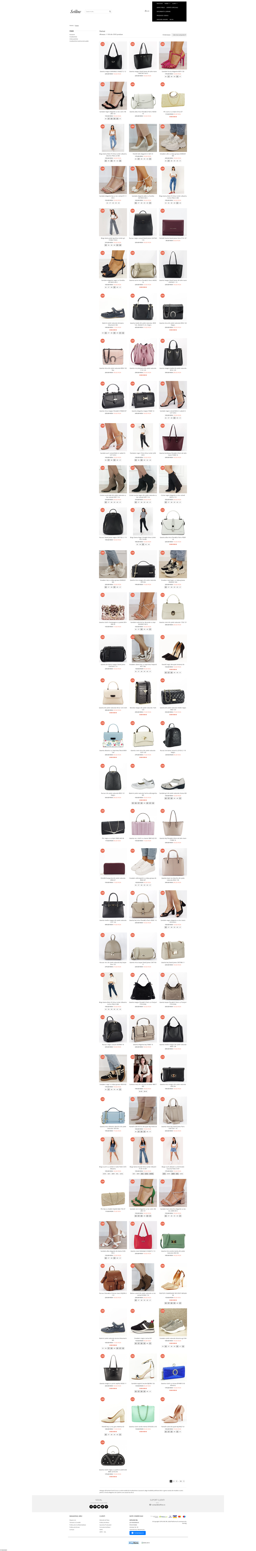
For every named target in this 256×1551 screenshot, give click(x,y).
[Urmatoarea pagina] (183, 1481)
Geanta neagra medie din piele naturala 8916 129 (173, 369)
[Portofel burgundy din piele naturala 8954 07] (113, 862)
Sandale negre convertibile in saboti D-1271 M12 (173, 412)
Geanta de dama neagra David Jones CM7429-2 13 (113, 665)
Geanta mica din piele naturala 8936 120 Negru (173, 324)
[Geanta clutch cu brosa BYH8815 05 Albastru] (173, 1367)
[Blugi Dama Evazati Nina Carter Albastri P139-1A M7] (143, 1151)
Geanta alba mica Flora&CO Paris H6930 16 (143, 113)
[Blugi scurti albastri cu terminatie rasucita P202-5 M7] (173, 1151)
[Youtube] (98, 1506)
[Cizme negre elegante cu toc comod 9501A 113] (173, 479)
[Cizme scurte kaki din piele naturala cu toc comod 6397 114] (113, 479)
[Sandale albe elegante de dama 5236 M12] (113, 1235)
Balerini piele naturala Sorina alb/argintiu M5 (143, 794)
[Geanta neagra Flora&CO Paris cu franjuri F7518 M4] (143, 986)
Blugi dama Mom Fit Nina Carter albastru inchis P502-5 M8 (173, 197)
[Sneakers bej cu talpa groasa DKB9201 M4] (113, 564)
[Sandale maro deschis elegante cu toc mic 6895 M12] (173, 1193)
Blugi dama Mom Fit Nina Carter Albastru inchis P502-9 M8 (113, 1003)
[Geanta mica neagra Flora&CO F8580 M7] (113, 395)
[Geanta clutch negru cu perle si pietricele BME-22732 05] (113, 1454)
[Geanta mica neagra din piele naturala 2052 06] (173, 1068)
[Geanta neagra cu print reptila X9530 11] (113, 1367)
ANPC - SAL (103, 1532)
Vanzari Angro (162, 19)
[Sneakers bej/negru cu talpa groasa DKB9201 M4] (173, 564)
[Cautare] (110, 11)
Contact (72, 1529)
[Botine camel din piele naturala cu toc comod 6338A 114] (143, 1277)
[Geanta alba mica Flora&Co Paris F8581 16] (173, 521)
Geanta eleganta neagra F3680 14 (143, 411)
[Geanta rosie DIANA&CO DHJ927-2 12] (143, 1235)
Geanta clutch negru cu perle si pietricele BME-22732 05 (113, 1471)
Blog (171, 19)
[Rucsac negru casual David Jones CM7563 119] (143, 222)
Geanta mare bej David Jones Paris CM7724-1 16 (172, 1127)
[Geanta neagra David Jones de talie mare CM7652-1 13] (173, 264)
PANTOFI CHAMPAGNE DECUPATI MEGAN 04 (173, 1294)
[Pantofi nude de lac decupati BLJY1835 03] (143, 1111)
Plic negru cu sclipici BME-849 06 (113, 838)
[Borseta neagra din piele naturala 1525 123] (143, 692)
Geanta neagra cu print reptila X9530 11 (113, 1383)
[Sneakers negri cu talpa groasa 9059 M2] (113, 1068)
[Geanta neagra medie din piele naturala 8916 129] (173, 352)
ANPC (101, 1529)
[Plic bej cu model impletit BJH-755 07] (113, 1193)
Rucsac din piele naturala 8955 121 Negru (113, 794)
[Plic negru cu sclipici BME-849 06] (113, 822)
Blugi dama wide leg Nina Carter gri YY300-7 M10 (113, 239)
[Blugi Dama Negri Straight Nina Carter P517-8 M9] (143, 521)
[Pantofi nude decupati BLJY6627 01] (173, 1411)
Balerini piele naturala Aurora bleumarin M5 (113, 1339)
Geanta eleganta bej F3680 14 (143, 1044)
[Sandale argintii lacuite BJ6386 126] (143, 1367)
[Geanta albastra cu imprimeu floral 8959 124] (113, 734)
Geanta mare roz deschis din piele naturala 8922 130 (173, 879)
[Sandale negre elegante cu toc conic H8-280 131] (113, 96)
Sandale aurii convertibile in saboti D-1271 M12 (113, 454)
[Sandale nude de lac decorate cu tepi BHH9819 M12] (143, 606)
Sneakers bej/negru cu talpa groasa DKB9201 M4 (173, 581)
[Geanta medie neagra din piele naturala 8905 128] (173, 1029)
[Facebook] (91, 1506)
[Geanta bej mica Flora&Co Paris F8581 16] (143, 904)
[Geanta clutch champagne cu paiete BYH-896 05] (113, 606)
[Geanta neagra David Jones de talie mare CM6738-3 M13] (143, 55)
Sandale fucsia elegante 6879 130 (173, 71)
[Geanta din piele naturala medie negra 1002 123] (173, 692)
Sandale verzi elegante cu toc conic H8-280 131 (143, 1210)
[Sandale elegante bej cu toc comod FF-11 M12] (113, 180)
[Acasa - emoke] (76, 11)
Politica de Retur (104, 1522)
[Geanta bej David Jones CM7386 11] (173, 946)
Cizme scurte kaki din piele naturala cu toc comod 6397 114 (113, 496)
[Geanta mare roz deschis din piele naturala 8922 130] (173, 862)
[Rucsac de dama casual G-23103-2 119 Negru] (173, 734)
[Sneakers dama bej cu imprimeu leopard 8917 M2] (143, 648)
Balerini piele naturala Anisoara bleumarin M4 (113, 324)
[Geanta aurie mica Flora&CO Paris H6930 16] (143, 264)
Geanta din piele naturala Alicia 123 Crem (113, 708)
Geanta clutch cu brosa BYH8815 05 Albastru (173, 1384)
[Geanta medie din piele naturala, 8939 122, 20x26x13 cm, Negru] (143, 307)
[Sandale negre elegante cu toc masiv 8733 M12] (173, 904)
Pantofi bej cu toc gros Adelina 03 (113, 1427)
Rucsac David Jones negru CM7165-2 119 (113, 537)
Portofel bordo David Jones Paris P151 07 (172, 238)
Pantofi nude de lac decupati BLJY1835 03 (143, 1126)
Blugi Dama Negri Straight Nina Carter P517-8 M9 (143, 538)
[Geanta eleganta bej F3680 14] (143, 1029)
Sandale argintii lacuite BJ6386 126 (143, 1383)
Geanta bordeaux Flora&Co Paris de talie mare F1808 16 (172, 454)
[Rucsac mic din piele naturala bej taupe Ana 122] (113, 946)
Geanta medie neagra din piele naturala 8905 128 (173, 1045)
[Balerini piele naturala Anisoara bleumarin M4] (113, 307)
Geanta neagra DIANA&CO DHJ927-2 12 (113, 71)
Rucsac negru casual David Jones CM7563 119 (143, 239)
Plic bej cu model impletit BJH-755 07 (113, 1209)
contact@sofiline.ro (158, 1505)
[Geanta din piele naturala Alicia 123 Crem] (113, 692)
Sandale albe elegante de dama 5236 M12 (113, 1252)
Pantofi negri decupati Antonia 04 (173, 664)
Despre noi (73, 1520)
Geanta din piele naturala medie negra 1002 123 (173, 709)
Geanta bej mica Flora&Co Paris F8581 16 (143, 920)
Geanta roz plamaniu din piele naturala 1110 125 (143, 369)
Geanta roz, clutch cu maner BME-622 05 (143, 838)
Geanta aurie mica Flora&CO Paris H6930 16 (143, 281)
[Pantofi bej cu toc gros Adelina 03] (113, 1411)
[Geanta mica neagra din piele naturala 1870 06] (143, 564)
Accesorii (72, 34)
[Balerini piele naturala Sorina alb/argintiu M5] (143, 777)
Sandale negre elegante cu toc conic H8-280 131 (113, 113)
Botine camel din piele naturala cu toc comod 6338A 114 (143, 1294)
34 (181, 1481)
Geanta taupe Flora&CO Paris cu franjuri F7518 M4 (173, 1003)
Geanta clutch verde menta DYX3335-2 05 (143, 1427)
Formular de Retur (105, 1527)
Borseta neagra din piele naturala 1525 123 (143, 709)
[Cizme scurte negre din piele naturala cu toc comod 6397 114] (143, 479)
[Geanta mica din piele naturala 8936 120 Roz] (113, 352)
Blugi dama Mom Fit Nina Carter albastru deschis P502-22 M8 (113, 155)
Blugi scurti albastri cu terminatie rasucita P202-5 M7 (173, 1168)
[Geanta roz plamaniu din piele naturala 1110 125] (143, 352)
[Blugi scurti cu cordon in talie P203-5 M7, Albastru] (113, 1151)
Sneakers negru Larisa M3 (143, 1338)
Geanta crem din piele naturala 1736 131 (173, 622)
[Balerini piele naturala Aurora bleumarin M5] (113, 1322)
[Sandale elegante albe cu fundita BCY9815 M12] (143, 180)
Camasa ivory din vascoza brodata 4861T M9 (143, 1085)
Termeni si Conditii (75, 1522)
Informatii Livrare (163, 11)
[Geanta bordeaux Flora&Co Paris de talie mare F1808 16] (173, 437)
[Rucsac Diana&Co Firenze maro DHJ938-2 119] (113, 1277)
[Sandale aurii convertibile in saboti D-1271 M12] (113, 437)
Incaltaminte (73, 37)
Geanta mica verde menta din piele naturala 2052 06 (173, 1252)
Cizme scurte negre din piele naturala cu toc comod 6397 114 (143, 496)
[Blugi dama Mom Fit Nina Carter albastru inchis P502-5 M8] (173, 180)
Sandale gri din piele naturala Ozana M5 (173, 793)
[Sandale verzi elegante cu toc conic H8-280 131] (143, 1193)
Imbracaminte (74, 39)
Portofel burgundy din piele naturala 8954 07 (113, 879)
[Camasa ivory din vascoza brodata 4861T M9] (143, 1068)
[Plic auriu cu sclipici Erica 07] (173, 96)
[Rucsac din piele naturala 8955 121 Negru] (113, 777)
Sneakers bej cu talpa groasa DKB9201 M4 (113, 581)
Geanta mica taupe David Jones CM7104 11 (143, 963)
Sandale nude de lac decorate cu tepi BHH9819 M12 (143, 623)
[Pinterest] (95, 1506)
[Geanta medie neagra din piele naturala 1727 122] (113, 904)
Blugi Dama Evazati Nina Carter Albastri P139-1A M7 (143, 1168)
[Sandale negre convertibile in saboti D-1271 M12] (173, 395)
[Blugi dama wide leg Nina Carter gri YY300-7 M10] (113, 222)
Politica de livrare (75, 1527)
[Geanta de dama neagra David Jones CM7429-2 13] (113, 648)
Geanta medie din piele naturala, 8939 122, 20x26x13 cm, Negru (143, 324)
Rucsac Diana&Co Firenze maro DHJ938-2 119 (113, 1294)
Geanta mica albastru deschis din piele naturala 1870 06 (113, 1127)
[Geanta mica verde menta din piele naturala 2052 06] (173, 1235)
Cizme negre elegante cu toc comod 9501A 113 (173, 496)
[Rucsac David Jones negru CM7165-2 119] (113, 521)
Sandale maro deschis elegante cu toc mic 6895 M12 (173, 1210)
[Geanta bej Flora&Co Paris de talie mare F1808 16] (173, 822)
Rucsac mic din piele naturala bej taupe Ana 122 (113, 963)
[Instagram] (106, 1506)
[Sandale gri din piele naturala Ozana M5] (173, 777)
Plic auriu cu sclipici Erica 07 (173, 112)
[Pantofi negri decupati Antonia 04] (173, 648)
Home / (72, 25)
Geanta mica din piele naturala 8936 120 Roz (113, 369)
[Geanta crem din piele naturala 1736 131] (173, 606)
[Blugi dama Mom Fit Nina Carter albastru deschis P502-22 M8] (113, 138)
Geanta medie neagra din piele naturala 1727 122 (113, 921)
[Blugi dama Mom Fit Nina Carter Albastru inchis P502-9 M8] (113, 986)
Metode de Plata (104, 1520)
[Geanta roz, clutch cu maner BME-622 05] (143, 822)
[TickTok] (102, 1506)
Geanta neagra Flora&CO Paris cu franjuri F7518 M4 (143, 1003)
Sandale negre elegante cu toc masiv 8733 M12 (173, 921)
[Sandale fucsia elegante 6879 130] (173, 55)
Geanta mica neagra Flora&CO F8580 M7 (113, 411)
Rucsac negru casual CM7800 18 (113, 1044)
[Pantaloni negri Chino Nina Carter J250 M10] (143, 437)
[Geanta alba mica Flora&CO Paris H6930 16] (143, 96)
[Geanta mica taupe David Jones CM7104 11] (143, 946)
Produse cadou (162, 15)
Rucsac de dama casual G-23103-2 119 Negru (173, 751)
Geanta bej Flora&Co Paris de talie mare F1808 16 (173, 839)
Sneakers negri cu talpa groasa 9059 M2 (113, 1084)
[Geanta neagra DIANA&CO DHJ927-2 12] (113, 55)
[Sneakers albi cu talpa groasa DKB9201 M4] (173, 138)
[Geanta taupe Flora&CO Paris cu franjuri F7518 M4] (173, 986)
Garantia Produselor (106, 1525)
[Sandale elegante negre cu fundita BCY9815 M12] (113, 264)
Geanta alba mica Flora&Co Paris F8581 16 (173, 538)
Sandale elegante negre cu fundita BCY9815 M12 (113, 281)
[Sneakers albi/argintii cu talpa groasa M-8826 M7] (143, 862)
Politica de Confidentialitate (78, 1525)
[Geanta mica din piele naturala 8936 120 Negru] (173, 307)
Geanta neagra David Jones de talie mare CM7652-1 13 (173, 281)
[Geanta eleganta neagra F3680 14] (143, 395)
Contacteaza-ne (139, 1533)
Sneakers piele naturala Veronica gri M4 (173, 1338)
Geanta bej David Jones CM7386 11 (173, 962)
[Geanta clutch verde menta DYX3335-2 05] (143, 1411)
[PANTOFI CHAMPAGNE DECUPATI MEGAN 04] (173, 1277)
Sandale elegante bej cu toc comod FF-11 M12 (113, 197)
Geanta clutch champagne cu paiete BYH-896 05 (113, 623)
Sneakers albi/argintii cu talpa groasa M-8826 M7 (143, 879)
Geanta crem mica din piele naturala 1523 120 (143, 751)
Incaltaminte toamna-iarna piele (79, 41)
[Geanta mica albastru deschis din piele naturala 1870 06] (113, 1111)
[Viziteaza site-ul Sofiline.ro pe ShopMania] (133, 1542)
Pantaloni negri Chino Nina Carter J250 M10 (143, 454)
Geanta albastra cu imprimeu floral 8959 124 (112, 751)
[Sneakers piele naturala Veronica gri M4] (173, 1322)
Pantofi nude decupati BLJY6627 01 (173, 1427)
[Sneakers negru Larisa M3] (143, 1322)
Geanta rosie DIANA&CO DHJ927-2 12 (143, 1251)
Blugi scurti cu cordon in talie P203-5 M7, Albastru (113, 1168)
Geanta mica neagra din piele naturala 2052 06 (173, 1085)
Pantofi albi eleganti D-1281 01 (143, 154)
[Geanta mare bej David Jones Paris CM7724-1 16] (173, 1111)
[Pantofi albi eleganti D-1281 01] (143, 138)
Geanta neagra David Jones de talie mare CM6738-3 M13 (143, 72)
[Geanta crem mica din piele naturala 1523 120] (143, 734)
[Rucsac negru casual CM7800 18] (113, 1029)
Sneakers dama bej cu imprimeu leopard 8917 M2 (143, 665)
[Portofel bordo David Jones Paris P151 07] (173, 222)
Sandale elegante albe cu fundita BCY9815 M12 (143, 197)
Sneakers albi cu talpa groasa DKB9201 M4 (173, 155)
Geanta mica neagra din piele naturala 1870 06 (143, 581)
